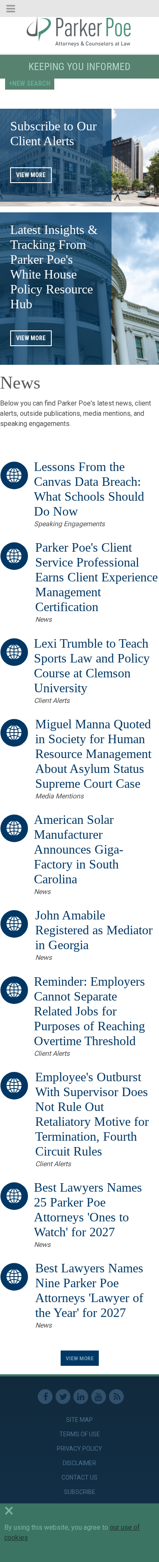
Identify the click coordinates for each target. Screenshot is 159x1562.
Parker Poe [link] (79, 31)
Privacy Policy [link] (79, 1448)
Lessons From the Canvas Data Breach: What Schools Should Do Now (89, 489)
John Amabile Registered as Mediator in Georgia (94, 930)
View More (31, 175)
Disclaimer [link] (79, 1463)
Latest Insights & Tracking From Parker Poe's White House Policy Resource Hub (54, 267)
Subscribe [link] (79, 1492)
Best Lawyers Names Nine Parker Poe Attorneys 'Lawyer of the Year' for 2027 (89, 1290)
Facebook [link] (45, 1396)
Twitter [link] (63, 1396)
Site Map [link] (79, 1419)
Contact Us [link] (79, 1477)
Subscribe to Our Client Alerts (53, 133)
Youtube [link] (98, 1396)
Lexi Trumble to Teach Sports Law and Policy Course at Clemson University (92, 665)
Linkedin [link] (80, 1396)
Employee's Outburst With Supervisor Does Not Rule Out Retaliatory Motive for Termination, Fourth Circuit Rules (92, 1114)
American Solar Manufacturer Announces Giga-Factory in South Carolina (78, 849)
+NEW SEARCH (29, 83)
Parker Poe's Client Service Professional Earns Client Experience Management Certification (96, 577)
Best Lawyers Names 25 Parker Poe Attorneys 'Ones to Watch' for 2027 (88, 1209)
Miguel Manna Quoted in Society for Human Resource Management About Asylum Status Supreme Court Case (93, 754)
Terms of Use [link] (79, 1434)
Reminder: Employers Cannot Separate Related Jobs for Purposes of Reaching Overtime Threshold (89, 1011)
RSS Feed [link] (116, 1396)
